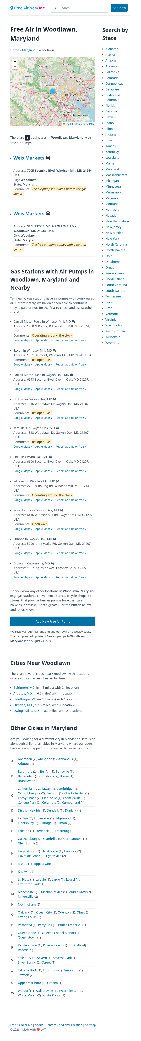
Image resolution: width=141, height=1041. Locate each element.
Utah (108, 308)
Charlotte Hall (74, 793)
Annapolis (65, 759)
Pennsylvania (114, 273)
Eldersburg (26, 823)
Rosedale (24, 950)
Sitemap (90, 1025)
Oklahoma (113, 262)
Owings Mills (27, 917)
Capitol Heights (29, 793)
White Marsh (27, 995)
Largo (56, 879)
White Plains (51, 995)
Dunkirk (71, 810)
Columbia (49, 802)
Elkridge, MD (22, 705)
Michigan (112, 181)
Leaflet (69, 123)
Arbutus (24, 764)
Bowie (64, 776)
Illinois (110, 129)
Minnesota (113, 186)
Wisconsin (112, 337)
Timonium (70, 970)
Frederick (42, 831)
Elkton (62, 823)
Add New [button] (119, 8)
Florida (110, 106)
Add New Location (70, 1025)
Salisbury (24, 958)
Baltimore (25, 771)
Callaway (44, 789)
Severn (42, 958)
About (39, 1025)
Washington (114, 325)
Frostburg (62, 831)
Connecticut (114, 83)
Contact (51, 1025)
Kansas (110, 146)
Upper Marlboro (29, 983)
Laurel (70, 879)
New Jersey (113, 227)
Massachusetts (116, 175)
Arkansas (112, 66)
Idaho (109, 123)
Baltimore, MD (24, 687)
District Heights (29, 810)
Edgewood (63, 818)
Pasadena (25, 925)
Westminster (68, 991)
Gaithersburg (27, 839)
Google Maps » (22, 340)
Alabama (111, 49)
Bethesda (25, 776)
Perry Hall (45, 925)
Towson (23, 975)
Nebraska (112, 210)
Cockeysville (72, 798)
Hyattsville (53, 856)
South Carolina (116, 285)
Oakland (24, 912)
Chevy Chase (27, 798)
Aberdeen (25, 759)
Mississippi (113, 192)
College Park (27, 802)
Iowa (108, 140)
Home (14, 50)
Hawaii (110, 117)
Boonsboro (46, 776)
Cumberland (71, 802)
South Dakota (115, 291)
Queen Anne (27, 933)
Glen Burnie (26, 843)
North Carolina (116, 244)
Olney (81, 912)
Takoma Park (27, 970)
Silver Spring (27, 962)
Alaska (110, 55)
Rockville (75, 945)
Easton (23, 818)
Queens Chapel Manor (58, 933)
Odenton (64, 912)
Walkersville (44, 991)
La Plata (23, 879)
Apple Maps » (44, 340)
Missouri (111, 198)
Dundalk (53, 810)
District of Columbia (112, 97)
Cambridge (65, 789)
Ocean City (44, 912)
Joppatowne (42, 864)
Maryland (29, 50)
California (25, 789)
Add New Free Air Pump (53, 621)
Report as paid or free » (71, 340)
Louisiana (112, 157)
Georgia (111, 111)
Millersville (26, 896)
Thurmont (50, 970)
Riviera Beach (53, 945)
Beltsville (62, 771)
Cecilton (52, 793)
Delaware (112, 89)
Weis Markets (28, 158)
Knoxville (24, 871)
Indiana (110, 134)
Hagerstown (27, 851)
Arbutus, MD (22, 693)
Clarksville (49, 798)
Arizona (110, 60)
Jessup (22, 864)
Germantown (72, 839)
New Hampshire (117, 221)
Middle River (77, 892)
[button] (52, 91)
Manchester (26, 892)
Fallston (23, 831)
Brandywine (26, 781)
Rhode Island (114, 279)
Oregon (110, 267)
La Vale (40, 879)
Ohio (108, 256)
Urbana (52, 983)
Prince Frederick (70, 925)
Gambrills (50, 839)
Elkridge (46, 823)
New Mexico (114, 233)
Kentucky (112, 152)
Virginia (111, 319)
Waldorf (23, 991)
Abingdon (45, 759)
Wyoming (112, 342)
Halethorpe (50, 851)
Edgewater (41, 818)
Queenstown (27, 937)
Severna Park (62, 958)
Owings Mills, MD (26, 711)
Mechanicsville (51, 892)
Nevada (110, 215)
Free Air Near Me (21, 1025)
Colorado (112, 78)
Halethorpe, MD (24, 699)
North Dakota (115, 250)
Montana (111, 204)
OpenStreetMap (86, 123)
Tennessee (113, 296)
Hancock (70, 851)
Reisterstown (27, 945)
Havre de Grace (29, 856)
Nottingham (27, 904)
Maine (109, 163)
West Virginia (115, 331)
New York (112, 238)
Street (46, 962)
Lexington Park (29, 884)
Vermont (111, 314)
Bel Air (45, 771)
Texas (109, 302)
